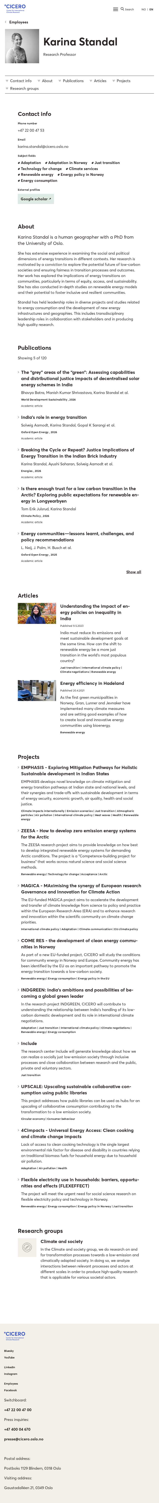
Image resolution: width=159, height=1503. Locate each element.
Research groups (24, 88)
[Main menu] (115, 9)
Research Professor (59, 54)
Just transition (107, 162)
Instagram (10, 1373)
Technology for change (41, 168)
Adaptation (31, 162)
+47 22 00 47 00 (17, 1409)
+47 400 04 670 (17, 1429)
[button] (15, 9)
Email (22, 139)
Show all (133, 572)
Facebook (10, 1390)
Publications (73, 80)
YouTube (9, 1357)
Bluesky (9, 1350)
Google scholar (34, 199)
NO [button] (144, 9)
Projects (123, 80)
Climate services (83, 168)
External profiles (29, 189)
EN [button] (151, 9)
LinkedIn (9, 1367)
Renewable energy (37, 174)
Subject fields (27, 155)
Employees (18, 22)
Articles (100, 80)
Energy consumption (39, 180)
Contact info (21, 80)
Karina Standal (80, 41)
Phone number (27, 123)
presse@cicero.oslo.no (23, 1439)
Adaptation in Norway (67, 162)
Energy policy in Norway (82, 174)
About (47, 80)
